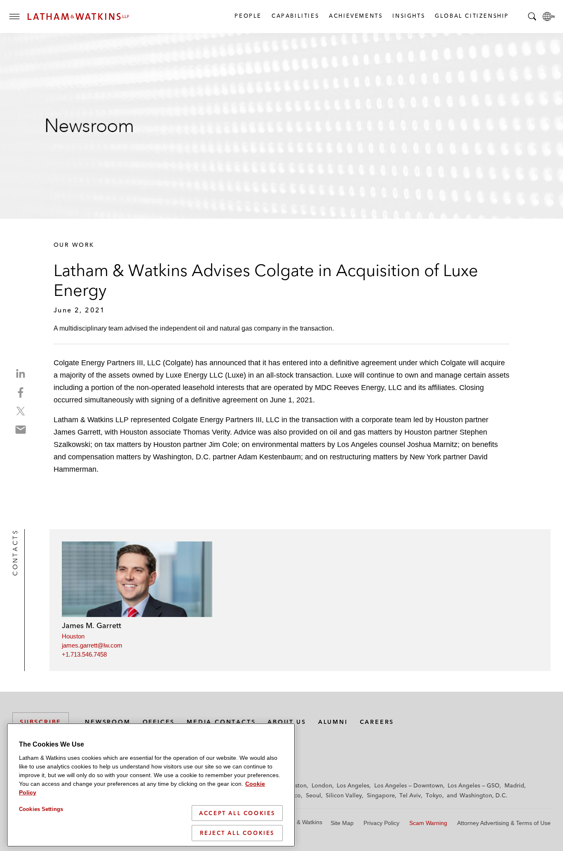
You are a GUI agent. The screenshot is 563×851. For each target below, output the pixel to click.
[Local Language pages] (548, 16)
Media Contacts (221, 722)
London (322, 785)
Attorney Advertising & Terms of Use (504, 823)
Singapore (381, 795)
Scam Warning (428, 823)
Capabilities (295, 15)
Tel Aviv (410, 795)
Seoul (313, 795)
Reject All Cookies (237, 833)
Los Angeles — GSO (474, 785)
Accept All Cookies (237, 813)
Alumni (333, 722)
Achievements (355, 15)
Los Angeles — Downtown (408, 785)
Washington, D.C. (483, 795)
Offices (159, 722)
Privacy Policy (381, 823)
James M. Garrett (91, 625)
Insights (408, 15)
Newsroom (107, 722)
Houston (73, 636)
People (248, 15)
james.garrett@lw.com (92, 645)
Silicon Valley (344, 795)
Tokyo (434, 795)
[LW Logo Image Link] (78, 16)
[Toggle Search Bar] (532, 16)
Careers (377, 722)
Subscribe (40, 722)
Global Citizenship (471, 15)
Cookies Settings (41, 809)
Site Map (342, 823)
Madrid (514, 785)
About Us (286, 722)
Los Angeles (353, 785)
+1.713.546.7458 (84, 654)
